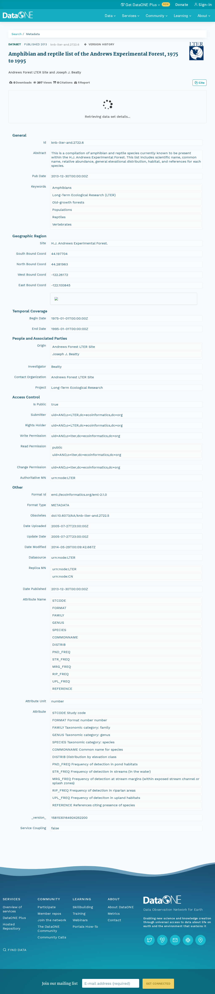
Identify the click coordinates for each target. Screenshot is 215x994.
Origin (41, 345)
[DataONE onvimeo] (162, 940)
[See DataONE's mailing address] (200, 940)
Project (40, 387)
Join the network (52, 920)
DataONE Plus (14, 918)
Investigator (37, 366)
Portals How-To (85, 927)
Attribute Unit (35, 701)
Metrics (114, 914)
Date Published (34, 589)
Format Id (38, 494)
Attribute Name (34, 599)
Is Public (39, 404)
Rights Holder (35, 425)
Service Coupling (33, 828)
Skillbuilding (83, 907)
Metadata (33, 34)
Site (43, 243)
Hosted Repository (11, 926)
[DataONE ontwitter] (149, 940)
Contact (114, 920)
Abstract (39, 153)
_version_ (38, 817)
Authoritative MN (33, 478)
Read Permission (33, 446)
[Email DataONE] (175, 940)
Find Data (17, 950)
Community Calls (52, 937)
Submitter (38, 415)
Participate (47, 907)
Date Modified (35, 547)
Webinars (80, 920)
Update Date (36, 536)
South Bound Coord (31, 254)
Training (79, 914)
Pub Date (39, 176)
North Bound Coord (31, 264)
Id (44, 142)
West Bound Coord (32, 275)
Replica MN (37, 568)
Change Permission (31, 467)
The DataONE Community (49, 929)
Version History (101, 44)
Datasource (37, 557)
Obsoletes (38, 515)
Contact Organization (30, 377)
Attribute (39, 712)
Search (17, 34)
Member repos (49, 914)
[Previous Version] (85, 44)
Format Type (36, 505)
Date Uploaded (34, 526)
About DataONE (121, 907)
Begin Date (37, 318)
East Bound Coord (32, 285)
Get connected (158, 983)
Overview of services (12, 909)
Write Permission (33, 436)
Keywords (38, 186)
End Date (39, 329)
